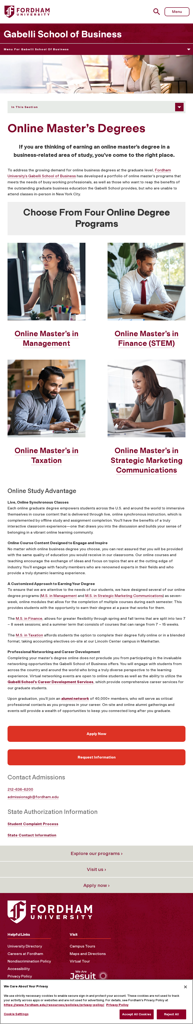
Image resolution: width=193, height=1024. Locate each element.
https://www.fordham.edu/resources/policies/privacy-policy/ (54, 1005)
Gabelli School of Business (63, 34)
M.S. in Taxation (29, 635)
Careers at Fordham (25, 953)
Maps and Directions (88, 953)
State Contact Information (32, 835)
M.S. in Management (59, 595)
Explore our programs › (97, 853)
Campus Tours (82, 946)
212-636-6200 (20, 789)
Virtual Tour (80, 961)
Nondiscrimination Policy (29, 961)
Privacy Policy (20, 976)
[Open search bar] (157, 11)
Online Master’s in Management (47, 338)
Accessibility (19, 968)
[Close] (185, 987)
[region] (96, 1001)
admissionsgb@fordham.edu (33, 797)
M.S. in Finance (29, 618)
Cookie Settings (16, 1014)
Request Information (97, 757)
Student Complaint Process (33, 824)
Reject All (171, 1014)
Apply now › (96, 885)
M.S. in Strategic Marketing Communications (124, 595)
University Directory (25, 946)
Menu (177, 11)
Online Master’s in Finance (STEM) (147, 338)
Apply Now (96, 733)
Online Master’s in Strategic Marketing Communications (147, 460)
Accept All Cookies (136, 1014)
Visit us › (96, 869)
